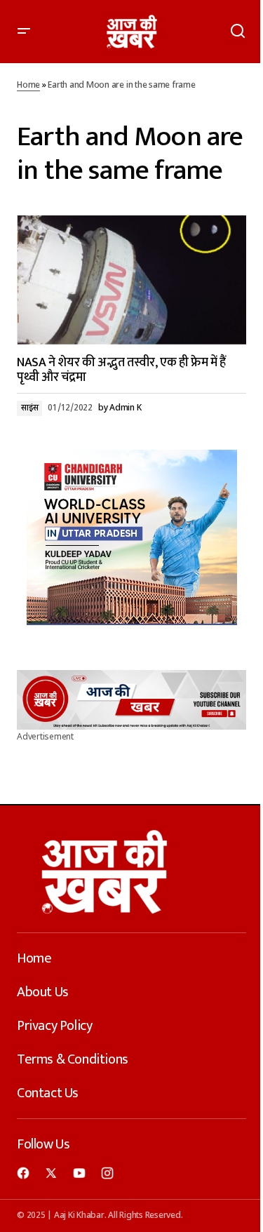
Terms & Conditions (72, 1059)
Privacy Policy (54, 1025)
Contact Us (48, 1093)
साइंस (29, 408)
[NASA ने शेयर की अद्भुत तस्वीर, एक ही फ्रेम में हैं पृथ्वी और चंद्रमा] (131, 279)
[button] (24, 31)
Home (28, 85)
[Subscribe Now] (131, 699)
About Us (43, 992)
